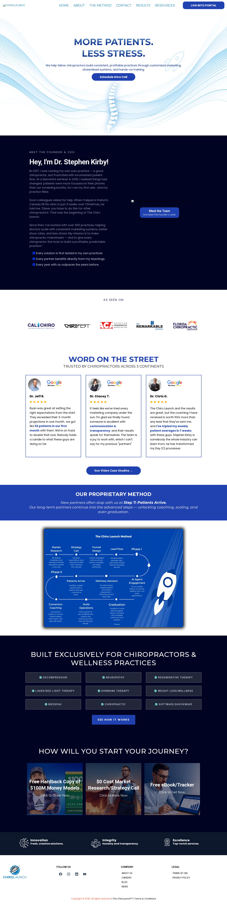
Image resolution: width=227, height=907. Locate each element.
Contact (123, 5)
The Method (100, 5)
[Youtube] (85, 874)
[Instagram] (69, 874)
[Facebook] (61, 874)
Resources (165, 5)
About (79, 5)
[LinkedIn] (77, 874)
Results (143, 5)
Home (64, 5)
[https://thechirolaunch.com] (28, 871)
